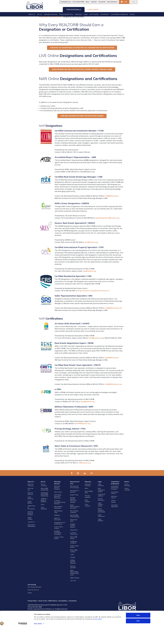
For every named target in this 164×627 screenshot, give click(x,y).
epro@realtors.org (88, 402)
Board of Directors (30, 493)
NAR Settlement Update (101, 490)
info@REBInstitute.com (113, 308)
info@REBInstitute (112, 196)
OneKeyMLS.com (66, 2)
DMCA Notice (52, 601)
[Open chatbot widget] (2, 623)
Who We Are (30, 489)
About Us (31, 14)
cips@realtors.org (89, 271)
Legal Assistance (101, 515)
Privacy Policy (32, 601)
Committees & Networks (119, 14)
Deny (138, 620)
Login (125, 2)
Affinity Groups (113, 501)
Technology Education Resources (57, 496)
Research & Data (73, 520)
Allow (138, 615)
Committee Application (114, 505)
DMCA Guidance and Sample (101, 510)
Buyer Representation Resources (75, 506)
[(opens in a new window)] (71, 473)
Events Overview (127, 484)
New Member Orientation (58, 507)
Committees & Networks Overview (114, 487)
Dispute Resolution (101, 499)
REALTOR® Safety (73, 537)
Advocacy (78, 14)
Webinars (57, 515)
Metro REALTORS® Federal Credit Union (74, 573)
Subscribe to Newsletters (31, 525)
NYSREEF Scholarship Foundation (57, 532)
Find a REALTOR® (78, 2)
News (87, 2)
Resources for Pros (66, 14)
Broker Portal (74, 495)
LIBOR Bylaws (30, 502)
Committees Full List (114, 492)
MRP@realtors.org (83, 423)
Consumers (92, 9)
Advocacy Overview (88, 484)
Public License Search (74, 546)
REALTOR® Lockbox (73, 550)
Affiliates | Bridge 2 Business (44, 500)
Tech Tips (73, 580)
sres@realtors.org (91, 242)
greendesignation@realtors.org (107, 218)
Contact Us (31, 522)
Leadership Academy (73, 542)
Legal (85, 14)
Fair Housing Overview (34, 587)
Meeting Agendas (73, 566)
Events (132, 14)
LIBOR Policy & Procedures (31, 507)
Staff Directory (30, 498)
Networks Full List (114, 497)
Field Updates (87, 500)
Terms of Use (42, 601)
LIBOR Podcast (74, 578)
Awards (72, 557)
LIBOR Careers (30, 518)
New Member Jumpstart (74, 511)
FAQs (42, 504)
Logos (72, 554)
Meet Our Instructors (57, 518)
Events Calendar (127, 489)
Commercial (104, 14)
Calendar (94, 2)
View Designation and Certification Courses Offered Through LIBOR (82, 69)
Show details (38, 623)
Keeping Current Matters (72, 525)
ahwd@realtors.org (95, 338)
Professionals (73, 9)
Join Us (39, 14)
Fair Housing (94, 14)
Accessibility (63, 601)
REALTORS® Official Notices (74, 516)
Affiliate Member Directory (73, 561)
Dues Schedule (44, 508)
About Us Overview (30, 484)
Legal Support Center (100, 504)
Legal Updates (100, 519)
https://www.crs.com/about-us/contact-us (93, 291)
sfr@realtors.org (84, 463)
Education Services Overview (57, 487)
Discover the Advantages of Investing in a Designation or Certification (82, 48)
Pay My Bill (102, 2)
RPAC (86, 488)
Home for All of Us (33, 590)
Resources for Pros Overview (74, 486)
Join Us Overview (44, 484)
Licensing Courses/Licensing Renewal (59, 502)
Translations (72, 601)
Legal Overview (101, 484)
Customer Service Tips (73, 533)
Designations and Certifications (59, 523)
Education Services (50, 14)
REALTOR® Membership (44, 489)
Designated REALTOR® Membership (44, 494)
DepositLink (73, 530)
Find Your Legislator (88, 496)
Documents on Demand (74, 491)
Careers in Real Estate (58, 537)
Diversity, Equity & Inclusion (30, 513)
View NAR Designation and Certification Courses (82, 116)
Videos (30, 593)
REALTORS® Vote (89, 492)
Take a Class (58, 492)
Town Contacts (87, 505)
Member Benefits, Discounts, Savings (73, 500)
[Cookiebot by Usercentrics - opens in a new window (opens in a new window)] (22, 623)
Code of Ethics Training (58, 527)
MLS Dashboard (112, 2)
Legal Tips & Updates (101, 495)
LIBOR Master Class (58, 511)
